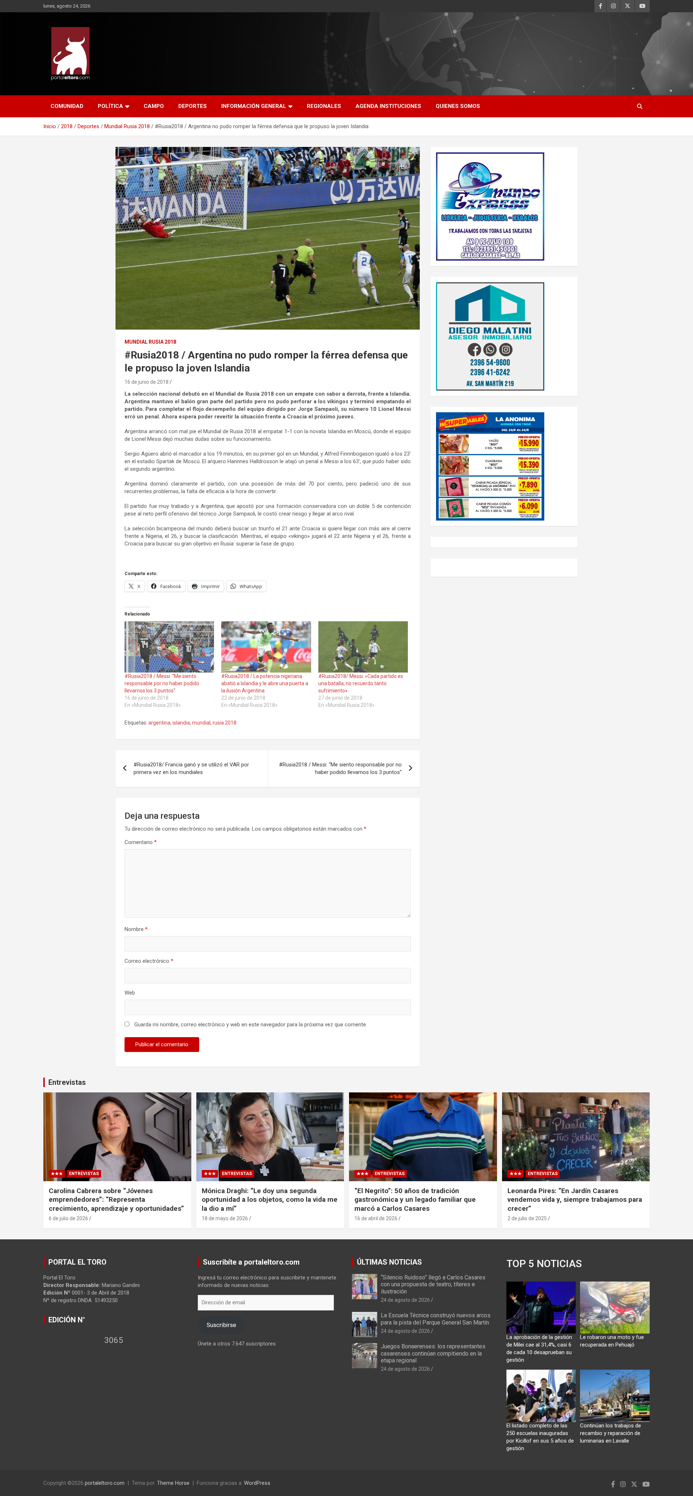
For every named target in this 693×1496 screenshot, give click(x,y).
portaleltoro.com (105, 1483)
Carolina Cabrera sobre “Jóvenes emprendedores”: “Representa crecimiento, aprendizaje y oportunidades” (116, 1200)
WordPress (257, 1483)
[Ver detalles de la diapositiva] (490, 206)
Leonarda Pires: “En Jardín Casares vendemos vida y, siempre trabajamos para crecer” (574, 1200)
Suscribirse (221, 1324)
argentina (159, 723)
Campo (154, 106)
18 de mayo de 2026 (225, 1218)
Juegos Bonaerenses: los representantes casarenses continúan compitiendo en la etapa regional (433, 1353)
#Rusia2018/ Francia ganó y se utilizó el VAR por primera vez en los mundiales (191, 768)
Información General (253, 106)
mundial (201, 723)
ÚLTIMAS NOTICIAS (389, 1262)
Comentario (141, 842)
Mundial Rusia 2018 (150, 342)
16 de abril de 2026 (375, 1218)
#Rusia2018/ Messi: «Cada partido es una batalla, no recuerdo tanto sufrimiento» (360, 683)
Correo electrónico (149, 961)
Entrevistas (67, 1082)
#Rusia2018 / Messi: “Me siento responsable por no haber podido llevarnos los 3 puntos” (162, 683)
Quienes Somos (458, 106)
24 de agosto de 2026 (405, 1300)
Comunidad (67, 106)
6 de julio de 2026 (68, 1218)
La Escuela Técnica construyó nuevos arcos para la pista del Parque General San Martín (436, 1319)
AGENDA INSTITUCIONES (388, 106)
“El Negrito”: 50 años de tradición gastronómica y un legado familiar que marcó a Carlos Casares (415, 1200)
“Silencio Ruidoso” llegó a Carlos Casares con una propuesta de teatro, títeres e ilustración (433, 1284)
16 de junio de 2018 (147, 382)
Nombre (136, 929)
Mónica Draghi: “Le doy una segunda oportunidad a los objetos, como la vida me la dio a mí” (269, 1200)
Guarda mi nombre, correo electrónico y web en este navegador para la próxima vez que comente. (250, 1024)
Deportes (192, 106)
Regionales (324, 106)
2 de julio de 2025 (527, 1218)
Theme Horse (173, 1483)
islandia (181, 723)
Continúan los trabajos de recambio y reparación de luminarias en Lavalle (610, 1433)
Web (130, 993)
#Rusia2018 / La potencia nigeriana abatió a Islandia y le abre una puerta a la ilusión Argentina (264, 683)
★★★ (57, 1173)
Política (110, 106)
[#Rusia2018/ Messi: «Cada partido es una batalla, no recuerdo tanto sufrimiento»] (363, 647)
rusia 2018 (224, 723)
